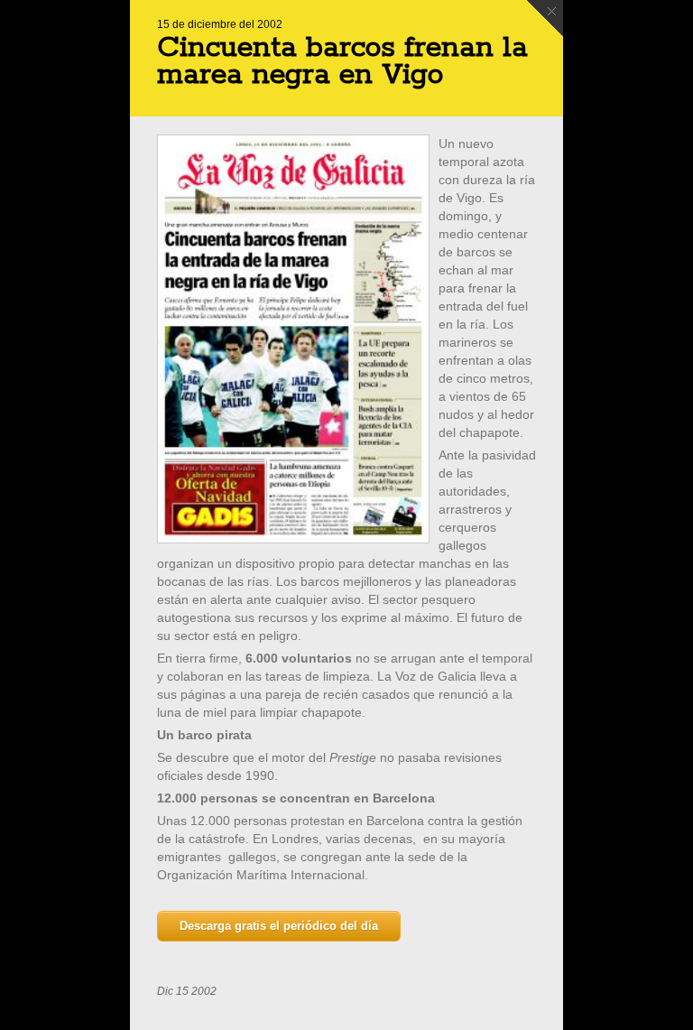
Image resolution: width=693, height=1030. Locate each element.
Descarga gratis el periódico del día (279, 926)
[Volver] (545, 18)
